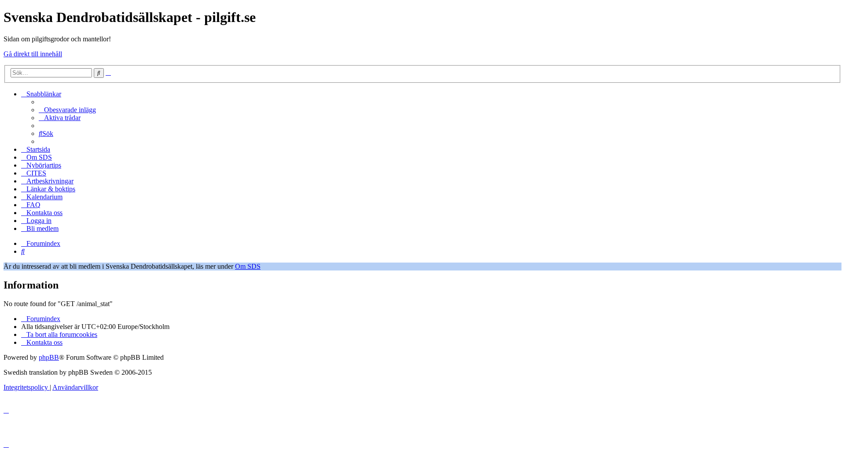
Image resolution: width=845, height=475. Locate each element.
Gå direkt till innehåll (33, 54)
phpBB (49, 357)
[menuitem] (67, 109)
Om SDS (248, 266)
